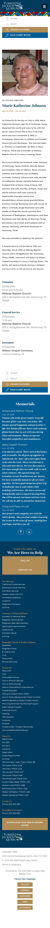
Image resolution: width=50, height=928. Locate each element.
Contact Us (25, 570)
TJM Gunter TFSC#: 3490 (12, 775)
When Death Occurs (10, 677)
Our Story (6, 746)
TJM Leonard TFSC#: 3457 (12, 772)
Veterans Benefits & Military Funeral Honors (20, 700)
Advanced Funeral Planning (13, 588)
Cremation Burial (9, 633)
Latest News (7, 752)
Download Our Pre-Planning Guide (25, 824)
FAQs (21, 860)
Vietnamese (25, 907)
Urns (4, 655)
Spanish (25, 890)
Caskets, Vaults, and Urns (12, 594)
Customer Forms (9, 710)
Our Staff (5, 742)
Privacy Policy (30, 860)
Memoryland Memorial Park (13, 626)
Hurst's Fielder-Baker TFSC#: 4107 (16, 782)
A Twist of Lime (8, 652)
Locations (6, 601)
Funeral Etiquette (9, 690)
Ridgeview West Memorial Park (15, 623)
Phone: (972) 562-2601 (11, 804)
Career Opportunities (11, 755)
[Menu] (44, 6)
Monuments (7, 658)
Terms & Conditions (11, 865)
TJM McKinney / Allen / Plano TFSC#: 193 (18, 762)
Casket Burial (7, 630)
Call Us (25, 561)
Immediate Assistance (11, 597)
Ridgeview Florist (9, 648)
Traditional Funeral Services (13, 584)
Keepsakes (6, 645)
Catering (5, 714)
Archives (5, 607)
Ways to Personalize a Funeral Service (17, 687)
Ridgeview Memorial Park (12, 620)
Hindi (25, 902)
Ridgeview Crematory (11, 604)
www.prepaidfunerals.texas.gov (15, 730)
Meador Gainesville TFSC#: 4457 (15, 795)
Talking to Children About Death (15, 694)
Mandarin (25, 896)
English (25, 884)
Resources (6, 671)
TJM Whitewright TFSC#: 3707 (14, 779)
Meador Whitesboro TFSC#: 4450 (16, 792)
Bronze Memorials (9, 662)
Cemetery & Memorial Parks (13, 616)
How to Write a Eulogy (11, 684)
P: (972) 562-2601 (10, 860)
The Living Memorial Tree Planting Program (20, 704)
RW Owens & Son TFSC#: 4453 (14, 788)
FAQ (4, 674)
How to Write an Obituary (13, 681)
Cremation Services (10, 591)
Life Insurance (8, 717)
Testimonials (7, 739)
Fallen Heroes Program (12, 707)
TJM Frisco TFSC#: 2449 (12, 769)
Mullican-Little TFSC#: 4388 (13, 785)
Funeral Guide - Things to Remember (17, 727)
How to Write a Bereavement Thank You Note (21, 697)
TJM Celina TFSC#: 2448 (12, 765)
